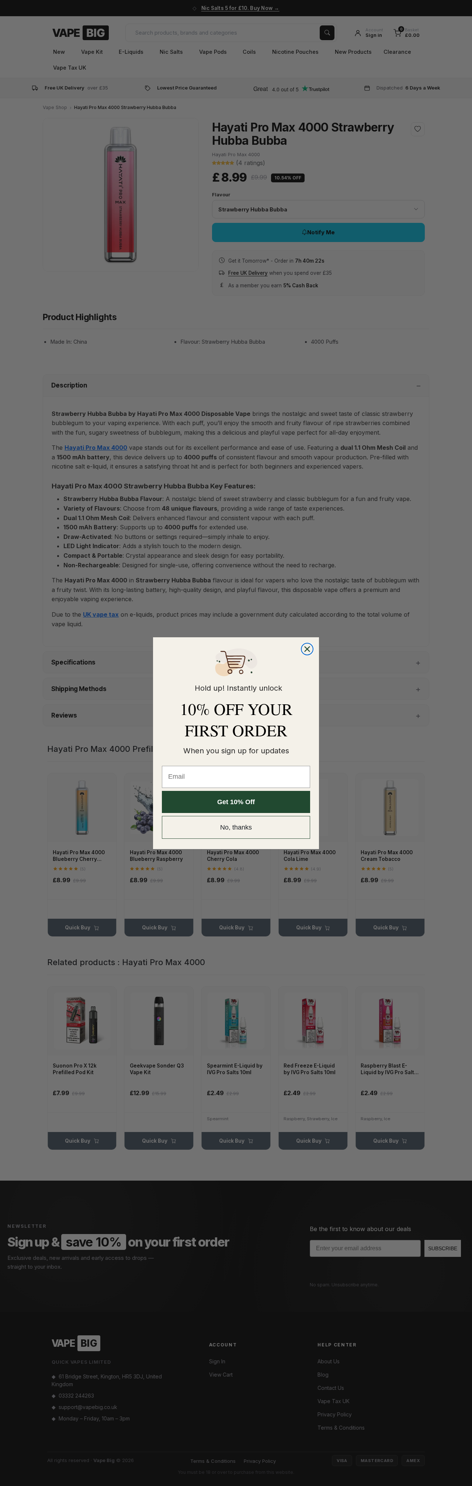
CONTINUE (308, 796)
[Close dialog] (367, 697)
